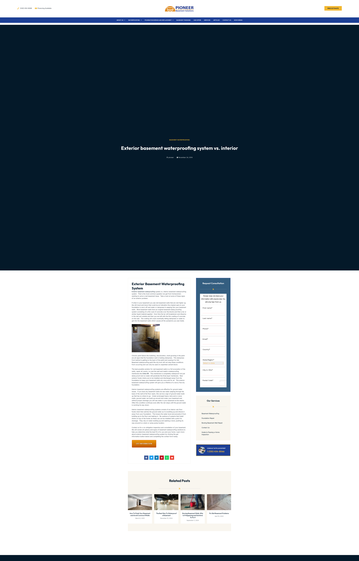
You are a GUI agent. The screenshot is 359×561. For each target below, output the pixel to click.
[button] (146, 458)
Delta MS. (146, 373)
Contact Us (227, 20)
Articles (216, 20)
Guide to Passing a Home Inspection (211, 433)
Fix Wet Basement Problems (219, 513)
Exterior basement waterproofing (143, 292)
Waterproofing (134, 20)
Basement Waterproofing (179, 140)
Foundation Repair (208, 418)
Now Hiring (238, 20)
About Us (120, 20)
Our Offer (197, 20)
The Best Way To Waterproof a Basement (166, 514)
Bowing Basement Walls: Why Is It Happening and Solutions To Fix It (192, 515)
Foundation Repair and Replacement (158, 20)
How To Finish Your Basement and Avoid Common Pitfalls (140, 514)
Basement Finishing (183, 20)
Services (207, 20)
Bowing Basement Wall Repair (212, 423)
